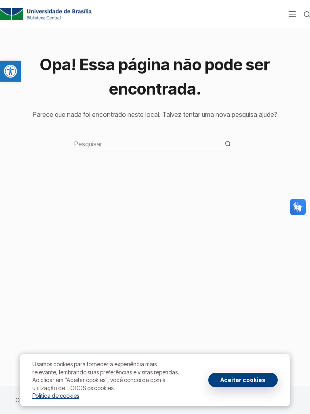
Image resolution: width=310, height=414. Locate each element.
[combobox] (147, 144)
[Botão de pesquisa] (228, 144)
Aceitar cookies (243, 379)
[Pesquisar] (307, 14)
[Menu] (292, 14)
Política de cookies (55, 395)
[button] (10, 71)
